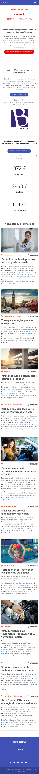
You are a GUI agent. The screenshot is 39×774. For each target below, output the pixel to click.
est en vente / (19, 19)
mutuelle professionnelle (24, 275)
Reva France (5, 720)
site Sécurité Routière (28, 682)
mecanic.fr (19, 14)
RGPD (19, 746)
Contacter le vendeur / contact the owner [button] (18, 51)
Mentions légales (19, 742)
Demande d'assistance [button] (18, 94)
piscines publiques (25, 585)
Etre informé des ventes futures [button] (18, 150)
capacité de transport (28, 334)
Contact (19, 750)
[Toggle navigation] (35, 2)
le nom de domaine (19, 10)
